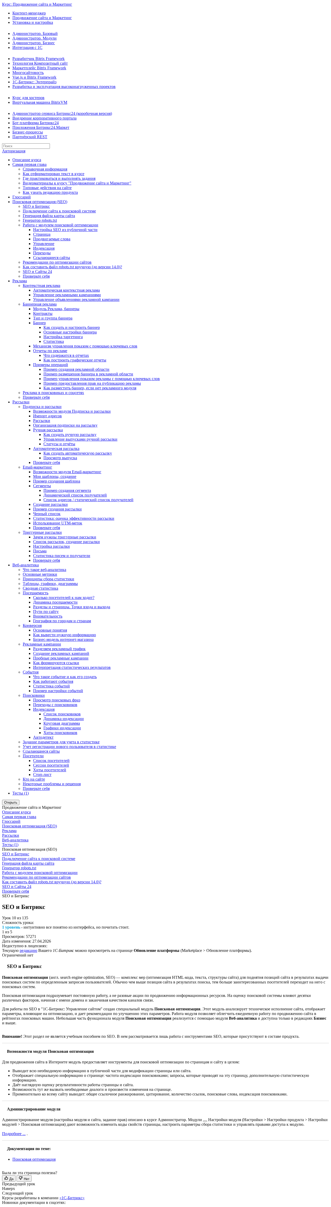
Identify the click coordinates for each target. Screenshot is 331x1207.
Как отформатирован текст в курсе (53, 174)
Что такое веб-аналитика (44, 569)
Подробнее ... (14, 1133)
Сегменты (42, 486)
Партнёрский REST (29, 137)
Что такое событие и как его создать (65, 677)
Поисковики (34, 695)
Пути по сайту (46, 611)
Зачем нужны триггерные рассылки (64, 537)
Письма (40, 551)
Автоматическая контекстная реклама (66, 290)
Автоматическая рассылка (56, 448)
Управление (43, 243)
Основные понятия (50, 630)
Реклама (19, 281)
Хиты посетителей (49, 770)
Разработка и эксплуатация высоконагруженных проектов (64, 86)
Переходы (42, 253)
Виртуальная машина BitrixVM (39, 102)
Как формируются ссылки (56, 663)
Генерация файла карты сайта (49, 215)
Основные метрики (40, 574)
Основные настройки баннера (70, 332)
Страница (41, 234)
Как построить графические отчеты (74, 360)
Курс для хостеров (28, 97)
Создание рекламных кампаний (61, 653)
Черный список (47, 514)
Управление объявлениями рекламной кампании (76, 299)
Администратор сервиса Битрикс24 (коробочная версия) (62, 113)
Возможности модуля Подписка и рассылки (72, 411)
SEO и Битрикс (36, 206)
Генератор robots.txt (40, 220)
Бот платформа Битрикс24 (35, 123)
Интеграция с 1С (27, 47)
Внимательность (47, 616)
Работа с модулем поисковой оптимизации (60, 225)
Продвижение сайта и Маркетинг (42, 18)
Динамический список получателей (75, 495)
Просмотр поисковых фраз (56, 700)
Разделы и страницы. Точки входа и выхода (71, 607)
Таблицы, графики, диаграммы (50, 583)
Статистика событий (51, 686)
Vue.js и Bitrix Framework (34, 77)
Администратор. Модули (34, 38)
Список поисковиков (62, 714)
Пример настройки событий (58, 690)
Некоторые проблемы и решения (52, 784)
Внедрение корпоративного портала (44, 118)
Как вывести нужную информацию (64, 635)
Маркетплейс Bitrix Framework (39, 68)
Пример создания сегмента (67, 490)
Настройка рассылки (51, 546)
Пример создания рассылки (57, 509)
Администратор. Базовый (35, 33)
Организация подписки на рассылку (65, 425)
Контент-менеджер (29, 13)
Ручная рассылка (48, 430)
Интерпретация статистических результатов (72, 667)
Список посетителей (51, 760)
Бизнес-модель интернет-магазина (63, 639)
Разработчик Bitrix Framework (38, 58)
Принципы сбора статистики (48, 579)
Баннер (39, 323)
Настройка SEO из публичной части (65, 229)
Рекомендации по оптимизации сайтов (57, 262)
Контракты (42, 313)
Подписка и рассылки (42, 406)
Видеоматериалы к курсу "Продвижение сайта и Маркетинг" (77, 183)
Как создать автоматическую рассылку (77, 453)
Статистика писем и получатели (61, 555)
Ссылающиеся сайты (51, 257)
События (31, 672)
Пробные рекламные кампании (60, 658)
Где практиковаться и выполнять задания (59, 178)
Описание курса (26, 160)
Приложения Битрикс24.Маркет (40, 127)
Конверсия (32, 625)
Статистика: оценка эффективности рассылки (73, 518)
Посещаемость (35, 593)
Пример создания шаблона (56, 481)
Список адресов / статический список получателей (88, 500)
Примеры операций (50, 364)
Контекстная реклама (41, 285)
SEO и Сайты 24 (37, 271)
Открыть (10, 802)
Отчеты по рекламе (50, 351)
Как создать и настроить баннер (71, 327)
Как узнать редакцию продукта (50, 192)
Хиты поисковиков (60, 732)
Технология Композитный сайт (40, 63)
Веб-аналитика (25, 565)
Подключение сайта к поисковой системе (59, 211)
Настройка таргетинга (63, 337)
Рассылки (20, 402)
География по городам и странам (62, 621)
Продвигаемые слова (51, 239)
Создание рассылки (50, 504)
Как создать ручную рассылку (69, 434)
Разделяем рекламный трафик (59, 649)
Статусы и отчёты (59, 444)
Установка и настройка (32, 22)
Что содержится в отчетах (66, 355)
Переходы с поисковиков (55, 704)
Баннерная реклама (40, 304)
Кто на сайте (34, 779)
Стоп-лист (42, 774)
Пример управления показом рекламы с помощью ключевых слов (101, 378)
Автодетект (43, 737)
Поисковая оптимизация (34, 1159)
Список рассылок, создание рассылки (66, 541)
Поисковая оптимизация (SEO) (39, 201)
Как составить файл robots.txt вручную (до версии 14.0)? (72, 267)
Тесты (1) (20, 793)
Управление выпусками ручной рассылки (80, 439)
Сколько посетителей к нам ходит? (63, 597)
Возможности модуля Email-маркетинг (67, 472)
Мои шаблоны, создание (54, 476)
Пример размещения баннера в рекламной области (88, 374)
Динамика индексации (63, 718)
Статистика (53, 341)
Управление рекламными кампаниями (67, 295)
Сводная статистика (40, 588)
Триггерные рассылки (42, 532)
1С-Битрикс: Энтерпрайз (34, 82)
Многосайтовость (28, 72)
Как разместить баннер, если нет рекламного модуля (89, 388)
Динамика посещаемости (55, 602)
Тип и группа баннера (52, 318)
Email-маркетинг (37, 467)
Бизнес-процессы (27, 132)
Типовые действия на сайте (47, 188)
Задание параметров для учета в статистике (61, 742)
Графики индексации (62, 728)
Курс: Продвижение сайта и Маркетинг (37, 4)
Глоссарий (21, 197)
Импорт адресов (47, 416)
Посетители (33, 756)
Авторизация (13, 151)
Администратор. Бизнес (33, 43)
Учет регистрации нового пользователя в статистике (69, 746)
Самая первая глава (29, 164)
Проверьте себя (36, 276)
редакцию (28, 950)
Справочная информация (45, 169)
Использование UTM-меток (57, 523)
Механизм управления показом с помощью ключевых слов (85, 346)
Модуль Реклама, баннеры (56, 309)
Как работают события (53, 681)
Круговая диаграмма (61, 723)
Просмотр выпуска (60, 458)
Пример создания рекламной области (76, 369)
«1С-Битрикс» (72, 1198)
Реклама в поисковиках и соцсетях (53, 392)
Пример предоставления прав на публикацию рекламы (92, 383)
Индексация (44, 248)
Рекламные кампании (42, 644)
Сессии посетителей (51, 765)
